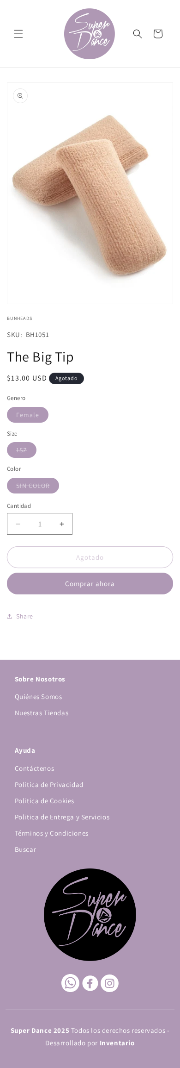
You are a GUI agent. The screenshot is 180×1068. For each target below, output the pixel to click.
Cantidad (19, 506)
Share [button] (24, 616)
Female (32, 416)
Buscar (25, 849)
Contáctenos (34, 768)
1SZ (26, 451)
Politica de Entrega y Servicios (62, 816)
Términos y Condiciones (52, 833)
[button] (18, 34)
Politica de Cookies (44, 800)
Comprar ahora (90, 583)
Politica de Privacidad (49, 784)
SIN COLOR (37, 487)
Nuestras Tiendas (42, 712)
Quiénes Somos (38, 696)
